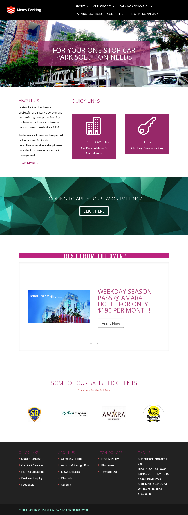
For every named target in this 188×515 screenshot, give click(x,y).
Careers (66, 484)
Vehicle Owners (146, 142)
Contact (113, 13)
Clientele (66, 478)
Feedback (27, 484)
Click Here (94, 211)
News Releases (70, 471)
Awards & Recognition (75, 465)
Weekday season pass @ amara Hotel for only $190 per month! (125, 299)
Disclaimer (107, 465)
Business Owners (94, 142)
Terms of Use (109, 471)
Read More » (28, 163)
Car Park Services (32, 465)
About (80, 6)
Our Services (102, 6)
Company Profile (71, 458)
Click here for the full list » (94, 390)
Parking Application (134, 6)
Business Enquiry (31, 478)
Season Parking (31, 458)
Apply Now (111, 322)
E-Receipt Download (143, 13)
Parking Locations (89, 13)
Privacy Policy (110, 458)
